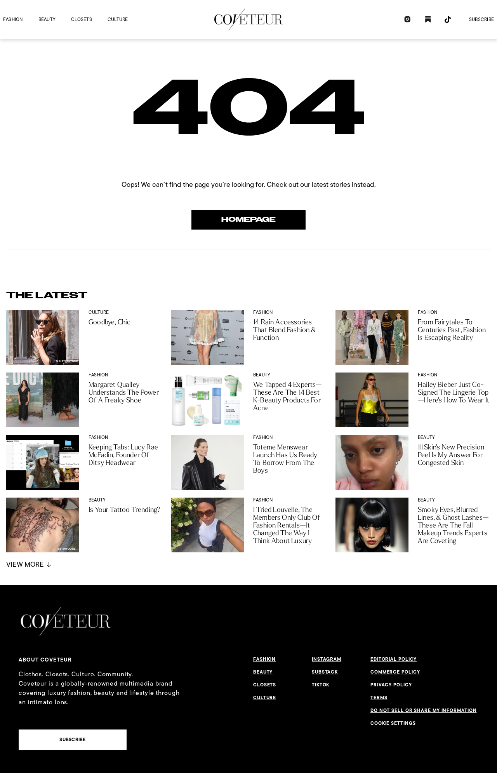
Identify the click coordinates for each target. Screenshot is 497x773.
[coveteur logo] (248, 19)
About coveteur (45, 659)
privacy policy (391, 684)
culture (118, 19)
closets (81, 19)
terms (379, 697)
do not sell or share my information (423, 710)
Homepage (248, 219)
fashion (13, 19)
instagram (326, 659)
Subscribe (481, 19)
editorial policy (393, 659)
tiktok (320, 684)
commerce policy (395, 672)
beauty (47, 19)
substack (325, 672)
